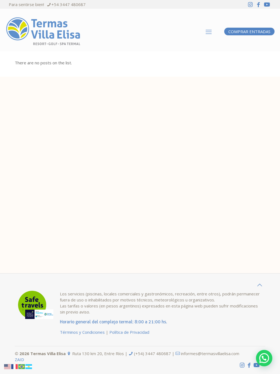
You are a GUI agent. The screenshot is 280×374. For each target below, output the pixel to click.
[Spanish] (29, 366)
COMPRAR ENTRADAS (249, 31)
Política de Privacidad (129, 332)
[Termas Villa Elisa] (43, 31)
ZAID (19, 359)
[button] (264, 358)
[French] (14, 366)
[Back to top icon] (259, 285)
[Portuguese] (21, 366)
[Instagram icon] (250, 4)
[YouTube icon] (267, 4)
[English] (7, 366)
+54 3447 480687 (68, 4)
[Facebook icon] (258, 4)
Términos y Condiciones (82, 332)
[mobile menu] (208, 31)
